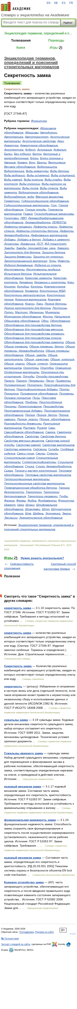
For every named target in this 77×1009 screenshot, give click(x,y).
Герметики (12, 201)
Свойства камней (28, 445)
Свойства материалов (58, 445)
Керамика (26, 282)
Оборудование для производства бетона (33, 325)
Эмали (66, 513)
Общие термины (16, 346)
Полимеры (66, 393)
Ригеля (42, 427)
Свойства (32, 436)
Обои (44, 320)
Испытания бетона (18, 273)
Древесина (27, 243)
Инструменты (14, 269)
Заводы (9, 248)
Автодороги (48, 132)
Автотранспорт (36, 136)
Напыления (62, 316)
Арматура (11, 145)
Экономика (52, 513)
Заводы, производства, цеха (35, 248)
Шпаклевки (32, 509)
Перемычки (36, 380)
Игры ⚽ (56, 47)
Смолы (40, 453)
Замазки (63, 248)
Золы (52, 260)
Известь (64, 260)
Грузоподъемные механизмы (54, 213)
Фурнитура (39, 120)
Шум (28, 513)
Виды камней (13, 179)
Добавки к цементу (56, 239)
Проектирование (30, 406)
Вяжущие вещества (49, 196)
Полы (36, 397)
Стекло (52, 453)
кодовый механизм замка (22, 786)
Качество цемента (38, 278)
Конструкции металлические (24, 295)
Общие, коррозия (62, 359)
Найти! (67, 22)
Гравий (28, 213)
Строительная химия (19, 457)
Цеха (20, 504)
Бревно (22, 162)
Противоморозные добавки (23, 410)
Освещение (63, 367)
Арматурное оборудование (39, 145)
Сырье (8, 470)
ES (64, 3)
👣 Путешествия (10, 938)
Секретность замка (18, 666)
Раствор (29, 427)
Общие (70, 342)
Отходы (28, 376)
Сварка (50, 432)
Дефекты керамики (18, 226)
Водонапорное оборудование (38, 192)
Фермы (21, 500)
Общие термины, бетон (46, 346)
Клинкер (9, 286)
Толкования (21, 40)
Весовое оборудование (20, 166)
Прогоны (10, 406)
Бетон (37, 153)
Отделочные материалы (21, 372)
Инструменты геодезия (43, 269)
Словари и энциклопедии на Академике (35, 15)
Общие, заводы (35, 355)
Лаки (39, 303)
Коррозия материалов (30, 299)
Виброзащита (47, 166)
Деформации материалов (49, 235)
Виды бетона (59, 171)
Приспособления (50, 402)
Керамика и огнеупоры (50, 282)
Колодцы (23, 286)
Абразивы (31, 132)
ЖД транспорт (55, 243)
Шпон (45, 509)
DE (56, 3)
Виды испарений (38, 175)
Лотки (8, 312)
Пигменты (63, 380)
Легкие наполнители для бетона (27, 308)
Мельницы (36, 312)
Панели (9, 380)
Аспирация (44, 149)
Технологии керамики (42, 496)
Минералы (52, 312)
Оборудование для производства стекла (32, 338)
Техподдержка (26, 932)
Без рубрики (22, 153)
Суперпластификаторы (39, 462)
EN (48, 3)
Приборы (31, 402)
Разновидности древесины (22, 423)
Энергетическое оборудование (41, 517)
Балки (8, 153)
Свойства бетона (53, 436)
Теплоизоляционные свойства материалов (34, 483)
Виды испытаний (63, 175)
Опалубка (47, 367)
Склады (53, 449)
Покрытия (11, 393)
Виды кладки (53, 179)
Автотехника (13, 136)
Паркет (21, 380)
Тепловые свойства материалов (48, 474)
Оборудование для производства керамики (34, 333)
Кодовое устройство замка (24, 882)
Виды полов (30, 188)
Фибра (32, 500)
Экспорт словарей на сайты (15, 944)
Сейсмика (40, 449)
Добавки (10, 239)
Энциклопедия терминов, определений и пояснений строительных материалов (38, 33)
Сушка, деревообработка (53, 466)
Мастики (21, 312)
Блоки (34, 158)
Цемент (10, 504)
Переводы (56, 40)
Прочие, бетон (47, 415)
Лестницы (59, 308)
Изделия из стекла (47, 265)
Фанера (9, 500)
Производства (53, 406)
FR (71, 3)
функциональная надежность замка (30, 820)
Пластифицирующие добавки (37, 389)
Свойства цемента (17, 449)
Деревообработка (38, 222)
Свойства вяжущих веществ (24, 440)
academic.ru (16, 6)
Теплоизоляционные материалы (26, 479)
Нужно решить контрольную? (42, 558)
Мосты (48, 316)
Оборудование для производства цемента (34, 342)
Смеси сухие (25, 453)
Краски (29, 303)
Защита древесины (17, 256)
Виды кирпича (33, 179)
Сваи (51, 427)
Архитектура (13, 149)
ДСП (40, 243)
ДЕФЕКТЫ (59, 222)
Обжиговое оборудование (22, 320)
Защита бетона (53, 252)
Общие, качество (36, 359)
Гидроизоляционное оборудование (45, 201)
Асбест (30, 149)
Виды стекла (49, 188)
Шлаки (29, 504)
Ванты (42, 162)
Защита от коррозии (48, 256)
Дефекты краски (45, 226)
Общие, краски (14, 363)
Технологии (34, 492)
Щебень (38, 513)
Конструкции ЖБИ (52, 290)
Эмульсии (10, 517)
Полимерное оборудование (38, 393)
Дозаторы (11, 243)
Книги (20, 47)
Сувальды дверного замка (23, 753)
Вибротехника (14, 171)
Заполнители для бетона (22, 252)
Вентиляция (56, 162)
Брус (32, 162)
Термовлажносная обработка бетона (30, 487)
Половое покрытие (17, 397)
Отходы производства (52, 376)
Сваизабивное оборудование (24, 432)
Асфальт (59, 149)
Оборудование (60, 320)
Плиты (64, 389)
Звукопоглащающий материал (25, 260)
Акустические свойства (39, 141)
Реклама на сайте (44, 932)
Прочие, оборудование (54, 419)
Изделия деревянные (18, 265)
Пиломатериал (14, 385)
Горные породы (35, 209)
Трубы (63, 496)
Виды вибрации (14, 175)
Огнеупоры (31, 367)
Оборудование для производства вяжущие (33, 329)
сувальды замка (16, 719)
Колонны (37, 286)
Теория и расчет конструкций (36, 470)
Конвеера (31, 290)
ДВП (23, 218)
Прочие (30, 415)
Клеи (70, 282)
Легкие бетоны (55, 303)
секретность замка (17, 608)
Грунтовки (11, 218)
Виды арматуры (37, 171)
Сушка (29, 466)
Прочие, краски (27, 419)
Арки (60, 141)
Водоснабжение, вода (19, 196)
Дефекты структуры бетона (37, 231)
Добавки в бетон (29, 239)
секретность (13, 686)
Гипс (54, 205)
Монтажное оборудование (22, 316)
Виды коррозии (29, 183)
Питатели (34, 385)
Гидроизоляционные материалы (26, 205)
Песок (50, 380)
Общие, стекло (37, 363)
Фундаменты (47, 500)
